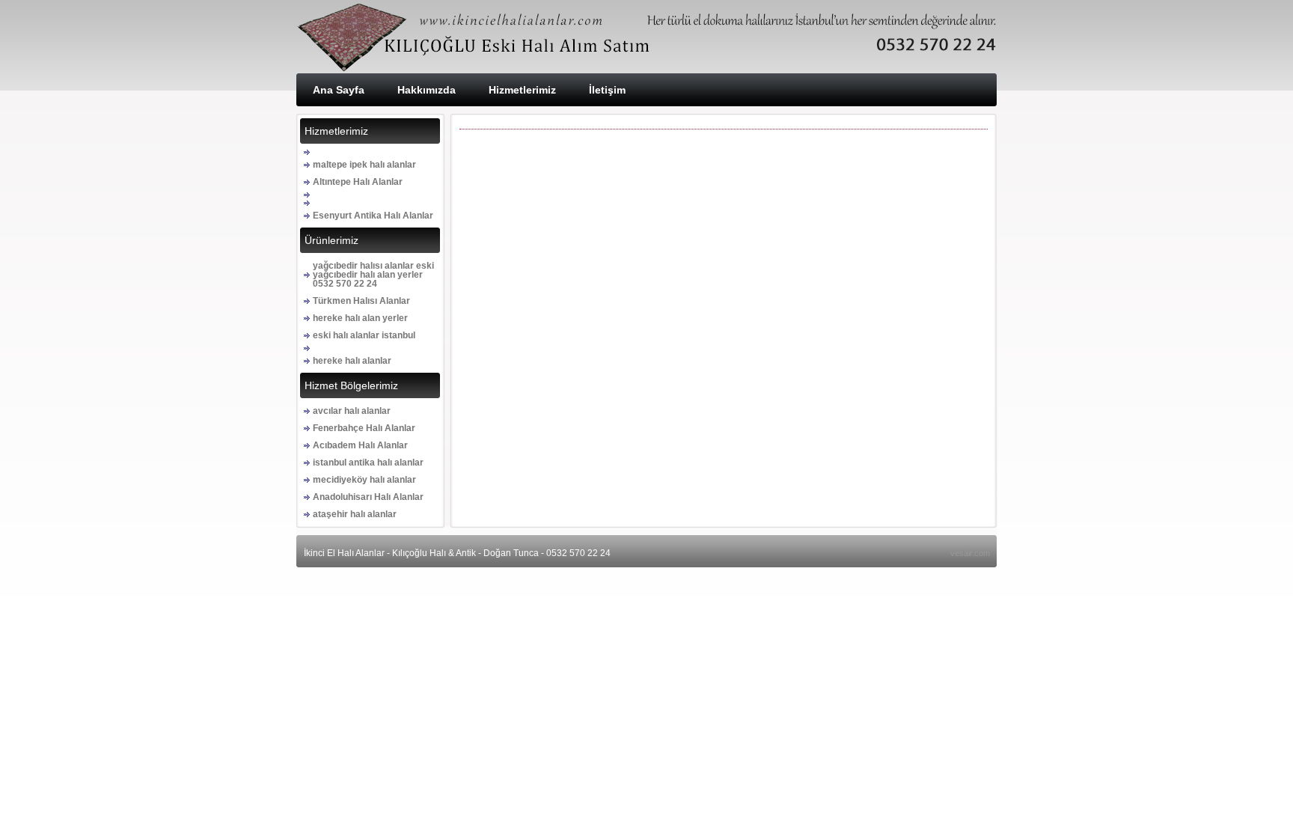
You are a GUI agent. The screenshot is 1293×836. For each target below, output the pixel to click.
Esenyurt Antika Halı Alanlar (373, 215)
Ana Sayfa (338, 90)
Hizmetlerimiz (522, 90)
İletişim (607, 90)
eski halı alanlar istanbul (364, 335)
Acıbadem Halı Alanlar (360, 445)
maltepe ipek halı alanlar (364, 164)
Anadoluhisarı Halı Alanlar (368, 497)
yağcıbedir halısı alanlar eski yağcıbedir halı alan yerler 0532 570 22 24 (373, 274)
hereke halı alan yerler (360, 318)
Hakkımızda (426, 90)
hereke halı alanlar (352, 361)
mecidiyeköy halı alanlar (364, 480)
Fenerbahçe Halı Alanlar (364, 428)
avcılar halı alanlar (352, 411)
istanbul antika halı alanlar (368, 462)
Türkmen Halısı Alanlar (361, 301)
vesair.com (970, 553)
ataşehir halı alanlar (355, 514)
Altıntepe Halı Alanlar (358, 182)
